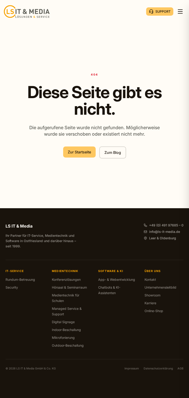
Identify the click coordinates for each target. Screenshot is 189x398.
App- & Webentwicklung (116, 279)
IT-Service (15, 271)
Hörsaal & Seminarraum (69, 287)
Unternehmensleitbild (160, 287)
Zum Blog (112, 152)
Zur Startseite (79, 152)
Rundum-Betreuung (20, 279)
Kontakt (150, 279)
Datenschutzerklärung (158, 368)
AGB (180, 368)
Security (12, 287)
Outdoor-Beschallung (68, 345)
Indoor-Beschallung (66, 330)
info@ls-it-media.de (164, 232)
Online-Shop (154, 311)
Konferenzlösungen (66, 279)
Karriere (150, 303)
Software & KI (110, 271)
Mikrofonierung (63, 337)
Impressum (131, 368)
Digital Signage (63, 322)
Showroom (152, 295)
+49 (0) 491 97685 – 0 (166, 225)
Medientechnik (65, 271)
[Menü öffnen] (180, 11)
